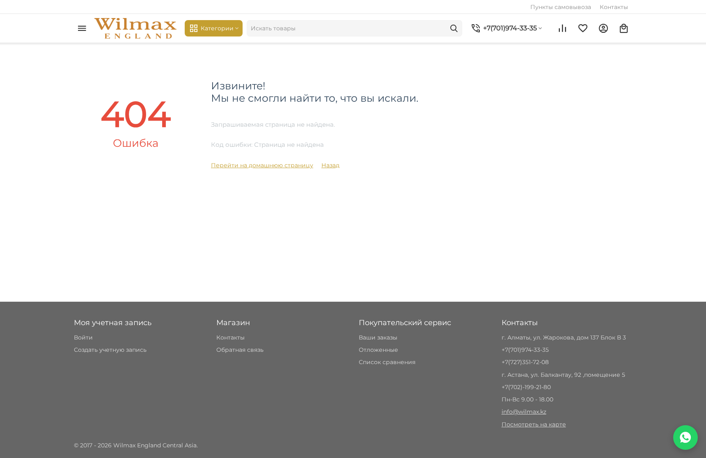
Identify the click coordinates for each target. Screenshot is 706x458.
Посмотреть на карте (534, 424)
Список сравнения (387, 362)
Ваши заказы (378, 337)
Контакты (614, 7)
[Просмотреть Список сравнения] (562, 28)
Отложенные (378, 349)
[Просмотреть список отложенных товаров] (583, 28)
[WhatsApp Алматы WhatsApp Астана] (685, 437)
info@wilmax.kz (524, 411)
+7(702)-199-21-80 (526, 387)
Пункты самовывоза (560, 7)
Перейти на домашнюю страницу (262, 165)
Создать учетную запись (110, 349)
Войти (83, 337)
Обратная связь (240, 349)
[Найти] (454, 28)
